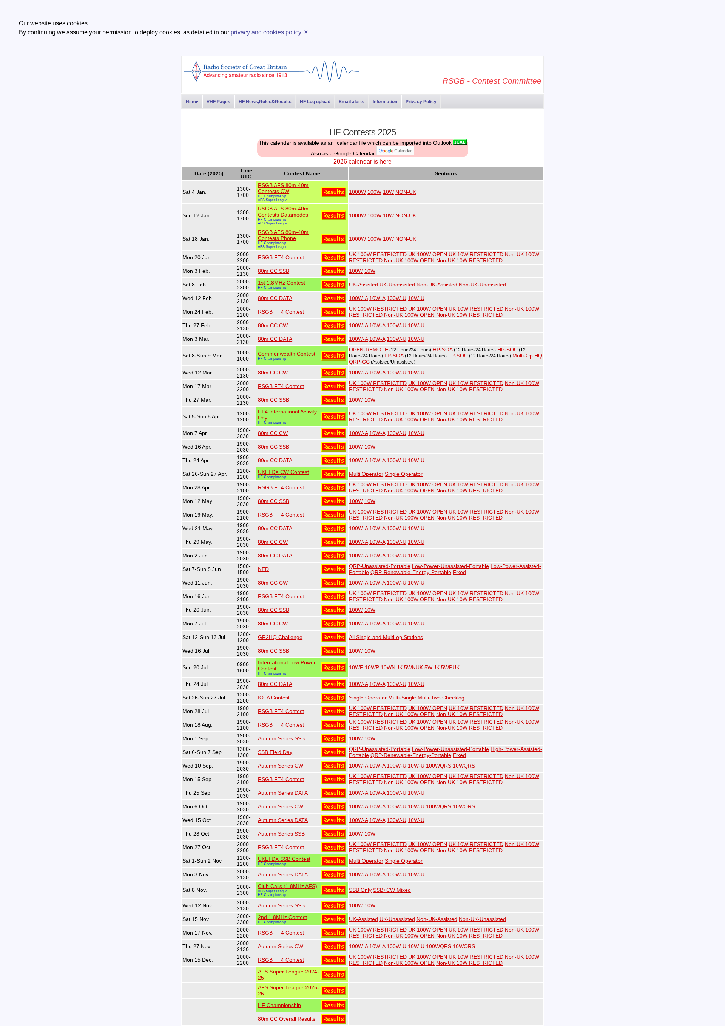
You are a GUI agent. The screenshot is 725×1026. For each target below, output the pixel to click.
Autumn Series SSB (281, 738)
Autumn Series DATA (283, 793)
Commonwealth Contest (286, 354)
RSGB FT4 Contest (281, 257)
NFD (263, 569)
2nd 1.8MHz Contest (282, 917)
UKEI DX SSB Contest (284, 859)
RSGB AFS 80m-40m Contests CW (283, 188)
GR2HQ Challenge (280, 637)
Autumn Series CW (280, 766)
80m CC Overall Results (286, 1019)
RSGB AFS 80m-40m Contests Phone (283, 235)
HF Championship (272, 196)
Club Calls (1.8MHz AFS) (287, 886)
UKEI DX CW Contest (283, 472)
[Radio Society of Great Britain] (271, 81)
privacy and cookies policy (266, 32)
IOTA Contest (274, 698)
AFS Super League (272, 200)
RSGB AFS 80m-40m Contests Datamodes (283, 212)
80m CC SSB (273, 271)
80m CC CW (273, 325)
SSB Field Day (275, 752)
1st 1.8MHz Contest (281, 283)
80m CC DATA (275, 298)
